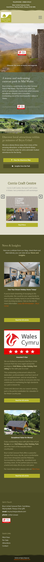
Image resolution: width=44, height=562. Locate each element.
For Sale (5, 540)
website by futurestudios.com (22, 559)
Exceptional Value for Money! (22, 438)
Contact (5, 546)
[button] (3, 197)
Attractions (6, 543)
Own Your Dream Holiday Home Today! (22, 290)
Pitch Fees (36, 469)
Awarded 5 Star (22, 357)
